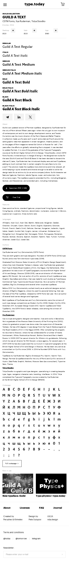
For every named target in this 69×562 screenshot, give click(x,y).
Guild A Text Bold (16, 82)
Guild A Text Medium (19, 64)
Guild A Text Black (17, 100)
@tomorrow (21, 539)
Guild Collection (11, 14)
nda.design (52, 520)
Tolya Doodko (38, 21)
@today (6, 539)
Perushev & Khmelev (12, 520)
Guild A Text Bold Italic (20, 91)
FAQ (41, 508)
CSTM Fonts (9, 21)
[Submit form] (62, 554)
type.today (35, 4)
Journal (57, 508)
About (6, 508)
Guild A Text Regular (18, 47)
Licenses (25, 508)
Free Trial (16, 197)
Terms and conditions (13, 532)
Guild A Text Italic (15, 56)
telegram (36, 539)
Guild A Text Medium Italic (22, 73)
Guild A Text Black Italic (21, 109)
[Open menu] (5, 4)
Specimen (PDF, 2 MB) (18, 188)
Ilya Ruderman (23, 21)
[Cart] (64, 4)
